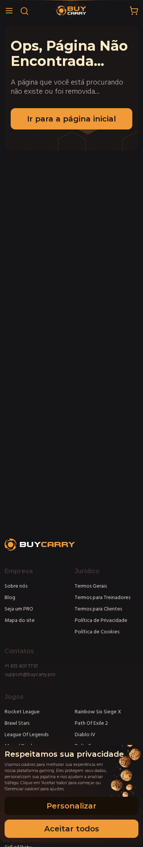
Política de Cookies (97, 631)
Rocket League (22, 711)
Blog (10, 597)
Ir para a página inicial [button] (71, 118)
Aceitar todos (71, 828)
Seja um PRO (19, 609)
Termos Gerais (91, 586)
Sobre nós (16, 586)
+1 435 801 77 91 (21, 666)
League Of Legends (26, 734)
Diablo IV (85, 734)
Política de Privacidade (101, 620)
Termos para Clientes (98, 609)
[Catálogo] (9, 11)
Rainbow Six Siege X (98, 711)
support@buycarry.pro (30, 674)
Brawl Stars (17, 723)
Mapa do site (20, 620)
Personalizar (71, 805)
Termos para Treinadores (102, 597)
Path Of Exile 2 (91, 723)
